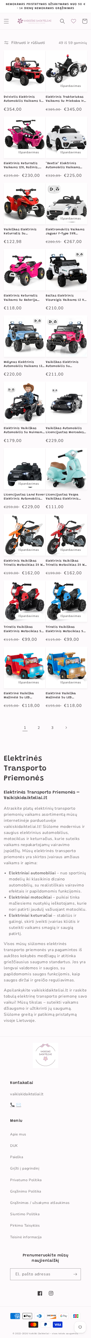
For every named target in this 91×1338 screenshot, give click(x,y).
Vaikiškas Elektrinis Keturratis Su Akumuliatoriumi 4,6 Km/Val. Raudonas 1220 (23, 232)
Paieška (16, 1157)
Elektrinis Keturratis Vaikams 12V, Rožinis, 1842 (21, 165)
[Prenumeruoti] (75, 1274)
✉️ (18, 1104)
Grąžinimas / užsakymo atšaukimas (40, 1202)
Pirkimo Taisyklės (25, 1225)
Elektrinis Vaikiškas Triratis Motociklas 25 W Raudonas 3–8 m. (65, 563)
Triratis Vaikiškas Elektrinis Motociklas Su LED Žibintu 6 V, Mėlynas (65, 629)
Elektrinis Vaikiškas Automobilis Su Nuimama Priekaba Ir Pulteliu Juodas (24, 430)
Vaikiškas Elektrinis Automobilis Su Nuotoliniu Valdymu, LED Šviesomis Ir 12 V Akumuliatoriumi (65, 364)
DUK (14, 1145)
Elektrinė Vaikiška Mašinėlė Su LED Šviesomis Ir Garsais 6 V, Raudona (24, 696)
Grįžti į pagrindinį (24, 1168)
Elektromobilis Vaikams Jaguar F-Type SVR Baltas (65, 232)
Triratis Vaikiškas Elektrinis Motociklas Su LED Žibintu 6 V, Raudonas (23, 629)
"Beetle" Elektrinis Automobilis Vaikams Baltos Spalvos (63, 165)
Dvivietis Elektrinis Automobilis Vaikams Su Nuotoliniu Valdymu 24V (23, 99)
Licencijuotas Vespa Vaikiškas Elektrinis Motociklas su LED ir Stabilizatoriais (62, 497)
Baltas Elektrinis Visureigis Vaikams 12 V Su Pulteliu (65, 298)
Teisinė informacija (25, 1237)
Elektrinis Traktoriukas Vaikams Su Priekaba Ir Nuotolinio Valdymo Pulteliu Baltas (65, 99)
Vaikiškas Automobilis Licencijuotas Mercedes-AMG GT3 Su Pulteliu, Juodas (65, 430)
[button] (6, 21)
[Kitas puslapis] (66, 727)
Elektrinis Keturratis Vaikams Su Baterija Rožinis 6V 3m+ (21, 298)
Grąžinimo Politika (25, 1191)
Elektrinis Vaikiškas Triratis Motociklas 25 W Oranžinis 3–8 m (23, 563)
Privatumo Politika (26, 1180)
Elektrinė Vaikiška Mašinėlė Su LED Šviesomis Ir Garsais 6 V (65, 696)
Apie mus (18, 1134)
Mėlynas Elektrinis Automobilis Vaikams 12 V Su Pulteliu (23, 364)
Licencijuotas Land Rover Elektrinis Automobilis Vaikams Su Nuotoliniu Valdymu (24, 497)
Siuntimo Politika (24, 1214)
